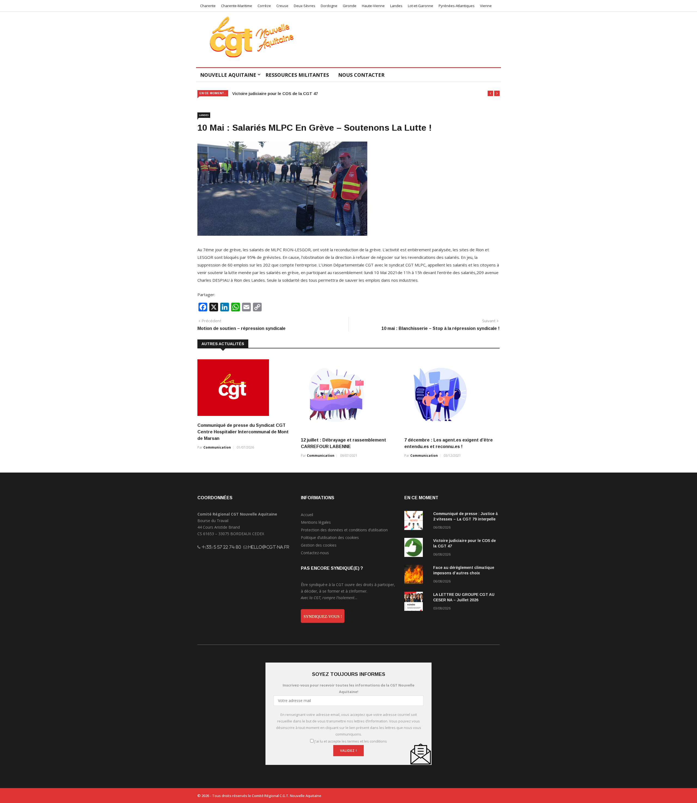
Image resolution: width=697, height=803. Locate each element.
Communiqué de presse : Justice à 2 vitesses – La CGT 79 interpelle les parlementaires (465, 519)
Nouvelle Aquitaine (228, 75)
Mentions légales (316, 522)
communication (217, 447)
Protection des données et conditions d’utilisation (344, 529)
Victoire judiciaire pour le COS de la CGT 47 (275, 93)
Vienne (486, 5)
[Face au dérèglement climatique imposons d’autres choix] (416, 575)
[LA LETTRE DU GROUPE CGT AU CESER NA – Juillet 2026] (416, 602)
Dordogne (329, 5)
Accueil (307, 514)
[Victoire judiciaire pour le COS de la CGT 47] (416, 548)
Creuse (282, 5)
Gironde (349, 5)
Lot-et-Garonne (420, 5)
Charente (208, 5)
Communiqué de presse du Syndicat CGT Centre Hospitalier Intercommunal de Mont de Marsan (243, 432)
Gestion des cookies (319, 545)
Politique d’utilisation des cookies (330, 537)
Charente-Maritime (236, 5)
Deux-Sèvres (304, 5)
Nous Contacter (361, 75)
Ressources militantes (297, 75)
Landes (396, 5)
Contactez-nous (315, 552)
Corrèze (264, 5)
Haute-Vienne (373, 5)
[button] (490, 93)
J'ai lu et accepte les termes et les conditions (350, 741)
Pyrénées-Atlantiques (457, 5)
